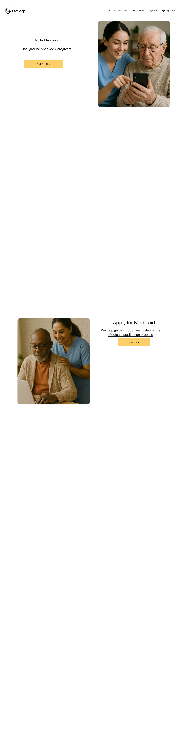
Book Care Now (43, 64)
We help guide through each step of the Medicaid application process (130, 332)
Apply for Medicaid (138, 10)
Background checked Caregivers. (47, 48)
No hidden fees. (47, 40)
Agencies (154, 10)
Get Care (111, 10)
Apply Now (134, 341)
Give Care (122, 10)
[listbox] (169, 10)
